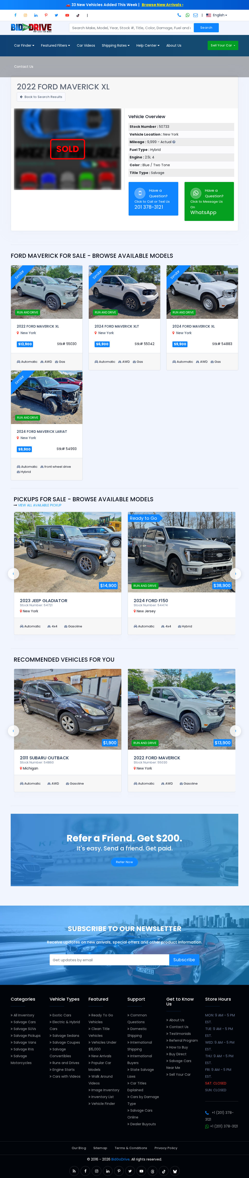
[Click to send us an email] (195, 15)
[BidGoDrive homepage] (32, 30)
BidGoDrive (120, 1159)
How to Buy (178, 1047)
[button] (15, 15)
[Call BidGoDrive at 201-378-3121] (180, 15)
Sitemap (100, 1148)
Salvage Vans (24, 1042)
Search (206, 27)
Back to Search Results (43, 97)
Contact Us (23, 66)
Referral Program (183, 1040)
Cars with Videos (66, 1076)
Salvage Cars (24, 1022)
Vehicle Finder (102, 1103)
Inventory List (102, 1096)
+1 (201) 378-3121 (223, 1126)
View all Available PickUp (40, 505)
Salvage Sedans (65, 1035)
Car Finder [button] (23, 45)
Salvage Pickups (27, 1035)
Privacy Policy (166, 1148)
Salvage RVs (23, 1049)
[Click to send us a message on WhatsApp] (188, 15)
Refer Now (124, 862)
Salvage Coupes (66, 1042)
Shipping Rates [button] (115, 45)
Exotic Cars (61, 1015)
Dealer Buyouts (142, 1124)
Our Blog (79, 1148)
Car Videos (86, 45)
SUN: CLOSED (215, 1090)
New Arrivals (100, 1056)
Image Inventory (104, 1090)
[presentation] (13, 574)
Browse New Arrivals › (162, 4)
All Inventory (23, 1015)
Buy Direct (177, 1054)
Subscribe (184, 960)
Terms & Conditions (131, 1148)
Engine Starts (63, 1069)
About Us (173, 45)
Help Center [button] (147, 45)
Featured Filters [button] (54, 45)
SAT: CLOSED (215, 1083)
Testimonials (179, 1033)
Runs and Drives (65, 1062)
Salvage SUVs (24, 1028)
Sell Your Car (222, 45)
